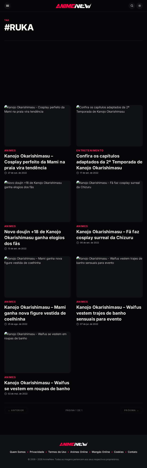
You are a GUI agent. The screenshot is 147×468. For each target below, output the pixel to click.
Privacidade (37, 451)
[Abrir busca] (132, 6)
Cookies (119, 451)
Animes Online (79, 451)
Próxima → (131, 410)
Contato (132, 451)
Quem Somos (18, 451)
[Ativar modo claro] (139, 6)
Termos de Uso (57, 451)
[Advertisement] (73, 73)
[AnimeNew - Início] (73, 5)
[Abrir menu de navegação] (7, 6)
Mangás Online (101, 451)
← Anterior (16, 410)
